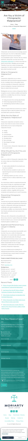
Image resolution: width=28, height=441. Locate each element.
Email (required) (5, 351)
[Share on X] (17, 279)
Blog (16, 24)
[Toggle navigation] (26, 5)
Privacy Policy (19, 421)
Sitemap (13, 418)
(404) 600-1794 (8, 265)
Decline (20, 437)
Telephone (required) (6, 345)
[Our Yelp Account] (16, 412)
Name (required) (5, 338)
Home (12, 24)
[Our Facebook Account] (11, 412)
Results (7, 418)
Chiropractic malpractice (7, 61)
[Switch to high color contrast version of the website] (2, 2)
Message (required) (5, 358)
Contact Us (20, 418)
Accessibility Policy (9, 421)
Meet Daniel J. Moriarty (19, 415)
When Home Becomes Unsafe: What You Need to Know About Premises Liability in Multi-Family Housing (13, 306)
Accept (8, 437)
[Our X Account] (14, 412)
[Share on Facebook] (15, 279)
